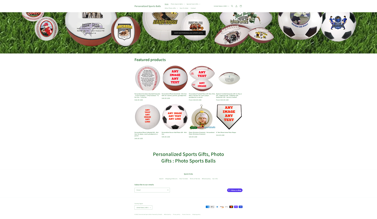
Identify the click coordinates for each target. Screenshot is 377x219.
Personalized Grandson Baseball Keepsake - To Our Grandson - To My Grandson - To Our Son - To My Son (147, 95)
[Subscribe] (167, 190)
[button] (177, 4)
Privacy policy (176, 214)
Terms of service (186, 214)
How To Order (183, 179)
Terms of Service (195, 179)
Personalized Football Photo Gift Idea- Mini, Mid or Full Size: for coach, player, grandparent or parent (202, 95)
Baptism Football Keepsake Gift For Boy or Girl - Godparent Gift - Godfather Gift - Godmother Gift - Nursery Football (229, 95)
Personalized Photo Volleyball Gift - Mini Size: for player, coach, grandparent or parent (147, 134)
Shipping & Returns (171, 179)
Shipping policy (196, 214)
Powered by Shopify (157, 214)
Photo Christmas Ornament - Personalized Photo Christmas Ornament (201, 133)
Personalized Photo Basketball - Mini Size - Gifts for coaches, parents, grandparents (175, 94)
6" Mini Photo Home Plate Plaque (226, 132)
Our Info (215, 179)
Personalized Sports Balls (145, 214)
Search (161, 179)
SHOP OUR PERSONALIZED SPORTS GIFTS (188, 33)
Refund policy (206, 179)
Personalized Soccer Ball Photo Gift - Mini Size (174, 133)
